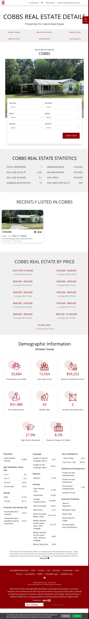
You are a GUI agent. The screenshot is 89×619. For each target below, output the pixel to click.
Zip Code (56, 570)
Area (77, 570)
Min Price (12, 103)
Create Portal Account (72, 3)
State (33, 570)
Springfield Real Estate (19, 570)
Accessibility (30, 574)
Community (67, 570)
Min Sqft (12, 124)
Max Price (48, 103)
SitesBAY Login (67, 574)
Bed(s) (11, 113)
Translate (60, 605)
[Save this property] (40, 213)
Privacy (19, 574)
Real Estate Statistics (44, 32)
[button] (85, 20)
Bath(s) (47, 113)
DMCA (40, 574)
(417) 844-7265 (33, 3)
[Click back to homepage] (2, 2)
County (41, 570)
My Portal (51, 3)
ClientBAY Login (51, 574)
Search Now (71, 135)
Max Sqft (48, 124)
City (48, 570)
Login (59, 3)
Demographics (44, 39)
